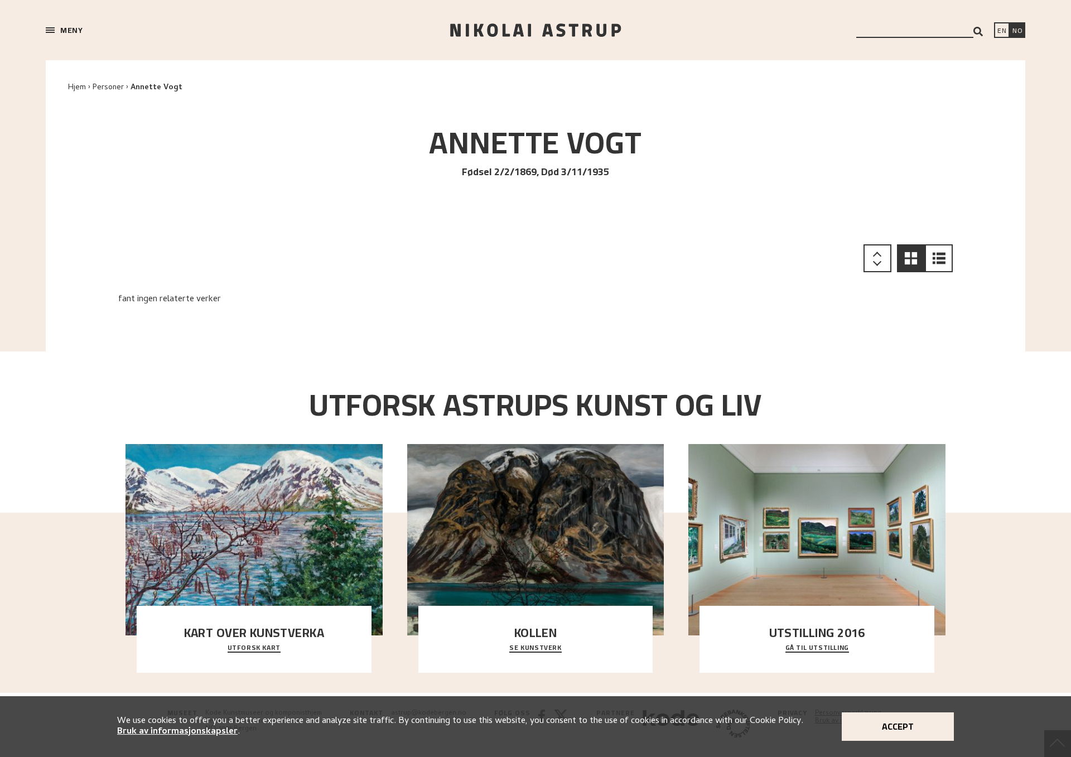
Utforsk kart (254, 648)
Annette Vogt (156, 87)
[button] (911, 258)
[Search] (978, 31)
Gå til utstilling (817, 648)
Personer (108, 87)
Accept (898, 726)
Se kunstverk (535, 648)
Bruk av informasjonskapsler (177, 732)
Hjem (77, 87)
